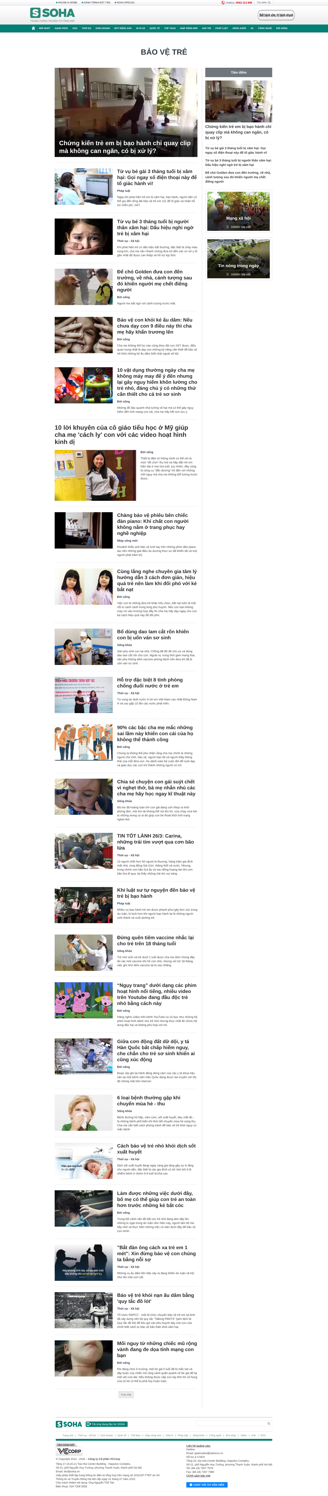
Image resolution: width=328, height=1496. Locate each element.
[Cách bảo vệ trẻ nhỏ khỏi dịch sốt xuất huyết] (84, 1161)
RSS (263, 1435)
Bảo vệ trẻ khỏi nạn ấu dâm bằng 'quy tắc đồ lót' (155, 1298)
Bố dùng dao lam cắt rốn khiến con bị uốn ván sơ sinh (153, 634)
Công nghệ (265, 28)
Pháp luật (221, 28)
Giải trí (206, 28)
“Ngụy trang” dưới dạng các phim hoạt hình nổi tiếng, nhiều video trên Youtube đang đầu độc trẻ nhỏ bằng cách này (157, 994)
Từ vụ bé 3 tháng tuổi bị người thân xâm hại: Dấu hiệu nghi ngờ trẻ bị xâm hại (155, 227)
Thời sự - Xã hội (128, 241)
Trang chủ (67, 1435)
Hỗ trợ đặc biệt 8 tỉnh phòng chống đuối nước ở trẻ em (150, 683)
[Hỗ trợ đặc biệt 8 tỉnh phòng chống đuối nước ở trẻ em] (84, 695)
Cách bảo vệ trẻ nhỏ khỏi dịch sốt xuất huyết (156, 1149)
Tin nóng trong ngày (238, 266)
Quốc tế (154, 28)
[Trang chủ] (52, 15)
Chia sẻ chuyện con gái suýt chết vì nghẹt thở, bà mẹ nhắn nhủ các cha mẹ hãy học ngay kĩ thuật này (156, 787)
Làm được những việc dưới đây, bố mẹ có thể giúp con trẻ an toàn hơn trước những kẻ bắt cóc (156, 1199)
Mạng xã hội (238, 218)
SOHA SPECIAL (126, 2)
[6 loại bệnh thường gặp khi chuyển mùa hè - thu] (84, 1113)
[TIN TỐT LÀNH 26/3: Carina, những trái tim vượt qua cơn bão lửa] (84, 851)
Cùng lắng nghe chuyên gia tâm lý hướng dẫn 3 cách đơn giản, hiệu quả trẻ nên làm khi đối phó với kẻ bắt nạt (157, 580)
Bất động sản (123, 28)
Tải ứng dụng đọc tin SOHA (108, 1424)
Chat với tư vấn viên (208, 1484)
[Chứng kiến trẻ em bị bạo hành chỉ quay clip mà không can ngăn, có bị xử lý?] (126, 112)
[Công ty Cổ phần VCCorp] (110, 1449)
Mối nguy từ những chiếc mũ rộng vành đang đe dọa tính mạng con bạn (157, 1349)
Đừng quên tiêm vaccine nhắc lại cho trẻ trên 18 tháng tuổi (155, 940)
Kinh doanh (103, 28)
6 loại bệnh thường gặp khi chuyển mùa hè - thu (148, 1100)
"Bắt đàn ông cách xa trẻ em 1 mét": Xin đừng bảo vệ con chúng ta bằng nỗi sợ (156, 1253)
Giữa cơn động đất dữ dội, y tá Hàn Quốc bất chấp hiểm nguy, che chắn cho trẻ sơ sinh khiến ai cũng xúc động (156, 1050)
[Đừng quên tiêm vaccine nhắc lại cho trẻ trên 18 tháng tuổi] (84, 953)
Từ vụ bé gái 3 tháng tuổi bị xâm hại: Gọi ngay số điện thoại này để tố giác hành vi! (157, 177)
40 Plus (140, 28)
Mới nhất (44, 28)
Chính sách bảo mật (198, 1475)
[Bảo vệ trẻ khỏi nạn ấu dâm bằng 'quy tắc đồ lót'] (84, 1310)
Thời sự (86, 28)
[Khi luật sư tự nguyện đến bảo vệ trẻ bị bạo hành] (84, 905)
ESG (75, 28)
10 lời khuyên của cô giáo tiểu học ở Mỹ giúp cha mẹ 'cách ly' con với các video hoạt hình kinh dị (121, 434)
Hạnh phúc (61, 28)
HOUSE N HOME (67, 2)
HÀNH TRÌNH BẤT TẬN (97, 2)
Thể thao (170, 28)
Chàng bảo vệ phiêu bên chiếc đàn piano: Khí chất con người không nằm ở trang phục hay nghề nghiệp (153, 524)
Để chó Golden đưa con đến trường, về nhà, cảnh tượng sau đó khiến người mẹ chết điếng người (154, 281)
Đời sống (282, 28)
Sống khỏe (239, 28)
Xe (252, 28)
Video (244, 1435)
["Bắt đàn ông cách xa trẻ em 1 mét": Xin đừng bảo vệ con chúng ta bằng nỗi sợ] (84, 1262)
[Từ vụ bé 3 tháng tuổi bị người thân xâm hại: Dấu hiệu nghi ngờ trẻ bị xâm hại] (84, 237)
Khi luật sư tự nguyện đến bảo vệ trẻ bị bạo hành (156, 893)
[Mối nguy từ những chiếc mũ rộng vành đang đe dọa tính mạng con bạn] (84, 1358)
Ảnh (253, 1435)
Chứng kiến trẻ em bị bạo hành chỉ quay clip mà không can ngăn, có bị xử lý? (125, 147)
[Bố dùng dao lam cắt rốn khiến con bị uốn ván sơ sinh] (84, 647)
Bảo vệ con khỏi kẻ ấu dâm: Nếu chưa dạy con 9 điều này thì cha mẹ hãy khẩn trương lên (154, 326)
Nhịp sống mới (188, 28)
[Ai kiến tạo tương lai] (275, 15)
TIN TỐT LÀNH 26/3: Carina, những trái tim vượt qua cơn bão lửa (155, 842)
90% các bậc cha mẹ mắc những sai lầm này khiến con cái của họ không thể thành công (155, 733)
